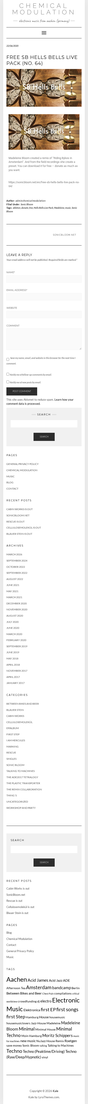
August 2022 (14, 579)
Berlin (76, 988)
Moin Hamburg (31, 1036)
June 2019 (12, 652)
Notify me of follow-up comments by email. (31, 374)
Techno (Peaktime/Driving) (44, 1051)
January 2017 (15, 683)
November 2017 (16, 670)
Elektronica (31, 1010)
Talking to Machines (20, 771)
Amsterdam (38, 987)
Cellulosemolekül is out (23, 527)
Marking (12, 746)
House (44, 1017)
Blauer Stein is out (19, 533)
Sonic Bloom (27, 204)
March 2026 (14, 554)
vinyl (45, 1057)
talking (43, 1045)
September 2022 (16, 572)
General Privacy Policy (22, 464)
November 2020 (16, 609)
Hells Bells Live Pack (43, 207)
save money (14, 1045)
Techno (14, 1051)
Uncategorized (17, 801)
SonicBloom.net (64, 235)
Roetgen (71, 1041)
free (31, 207)
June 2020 (12, 627)
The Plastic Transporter (23, 783)
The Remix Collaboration (24, 789)
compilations (63, 993)
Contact (12, 488)
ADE (66, 980)
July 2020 (12, 621)
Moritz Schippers (57, 1035)
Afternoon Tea (15, 988)
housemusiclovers (18, 1023)
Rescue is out (15, 521)
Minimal (27, 1028)
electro (45, 1001)
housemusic (57, 1017)
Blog (9, 482)
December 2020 (16, 603)
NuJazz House (45, 1041)
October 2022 (15, 566)
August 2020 (14, 615)
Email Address (16, 290)
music (68, 207)
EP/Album (12, 728)
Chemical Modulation (44, 9)
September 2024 (16, 560)
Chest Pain (48, 993)
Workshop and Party (21, 807)
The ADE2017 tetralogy (22, 777)
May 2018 (12, 658)
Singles (11, 758)
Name (10, 272)
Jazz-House (38, 1023)
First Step (12, 734)
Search (44, 437)
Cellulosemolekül (19, 722)
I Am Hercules (15, 740)
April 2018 (13, 664)
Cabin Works (15, 716)
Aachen (16, 979)
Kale (55, 1091)
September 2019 (16, 646)
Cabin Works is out (19, 509)
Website (11, 307)
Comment (12, 325)
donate (24, 207)
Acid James (38, 980)
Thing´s (11, 795)
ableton (17, 207)
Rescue (11, 752)
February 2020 (16, 640)
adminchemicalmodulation (31, 200)
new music (28, 1041)
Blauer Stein (15, 710)
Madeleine (59, 207)
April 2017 (13, 677)
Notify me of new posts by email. (25, 382)
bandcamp (61, 987)
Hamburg (32, 1017)
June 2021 (12, 585)
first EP (48, 1009)
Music (10, 476)
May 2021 (12, 591)
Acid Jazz (55, 980)
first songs (67, 1009)
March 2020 (14, 634)
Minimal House (45, 1029)
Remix (60, 1041)
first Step (15, 1016)
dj (38, 1001)
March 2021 (14, 597)
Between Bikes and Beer (22, 703)
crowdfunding (27, 1001)
